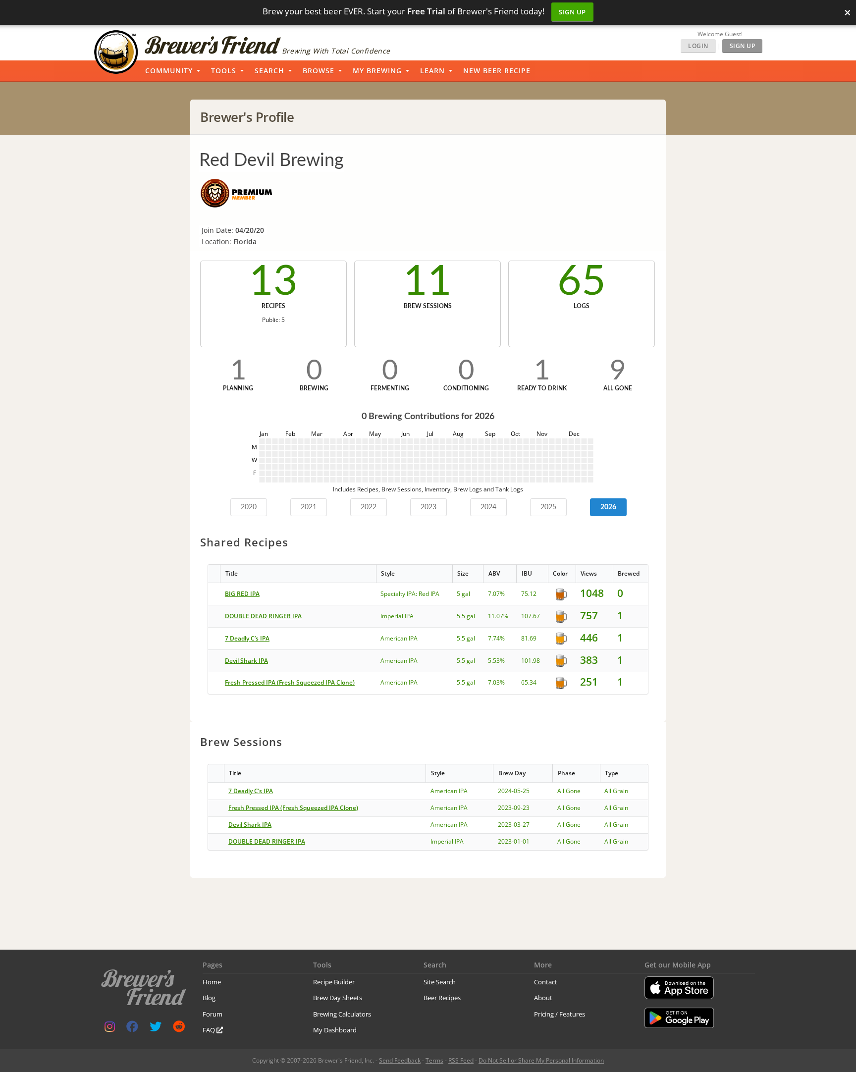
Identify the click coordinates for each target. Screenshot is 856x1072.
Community (169, 70)
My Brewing (377, 70)
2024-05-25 (514, 791)
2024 (488, 507)
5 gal (463, 594)
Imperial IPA (397, 616)
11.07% (498, 616)
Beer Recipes (442, 997)
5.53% (496, 660)
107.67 (530, 616)
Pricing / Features (559, 1014)
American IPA (399, 638)
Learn (432, 70)
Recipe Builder (334, 981)
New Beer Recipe (497, 70)
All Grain (616, 791)
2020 (249, 507)
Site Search (440, 981)
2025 (548, 507)
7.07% (496, 594)
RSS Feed (461, 1060)
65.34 (528, 682)
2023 (428, 507)
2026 (608, 507)
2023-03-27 (514, 824)
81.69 (528, 638)
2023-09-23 (514, 808)
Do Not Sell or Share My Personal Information (541, 1060)
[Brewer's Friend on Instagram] (110, 1028)
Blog (209, 997)
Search (269, 70)
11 (427, 282)
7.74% (496, 638)
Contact (545, 981)
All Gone (569, 791)
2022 (368, 507)
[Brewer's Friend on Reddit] (179, 1028)
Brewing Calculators (342, 1014)
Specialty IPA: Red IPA (409, 594)
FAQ (209, 1029)
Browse (318, 70)
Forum (212, 1014)
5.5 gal (466, 616)
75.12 (528, 594)
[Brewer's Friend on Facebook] (132, 1028)
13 (273, 282)
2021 (309, 507)
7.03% (496, 682)
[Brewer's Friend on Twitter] (155, 1028)
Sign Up (572, 11)
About (543, 997)
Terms (434, 1060)
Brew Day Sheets (337, 997)
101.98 (530, 660)
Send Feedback (400, 1060)
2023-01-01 (514, 841)
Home (212, 981)
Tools (223, 70)
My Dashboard (335, 1029)
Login (698, 46)
